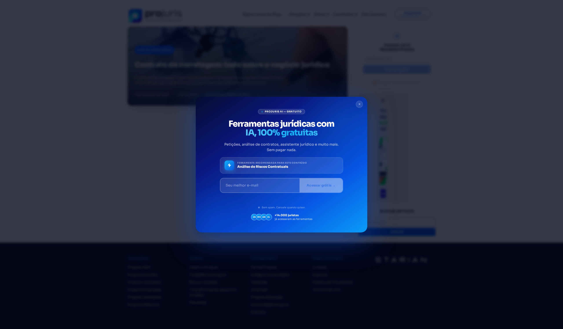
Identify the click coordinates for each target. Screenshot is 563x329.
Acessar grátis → (321, 185)
